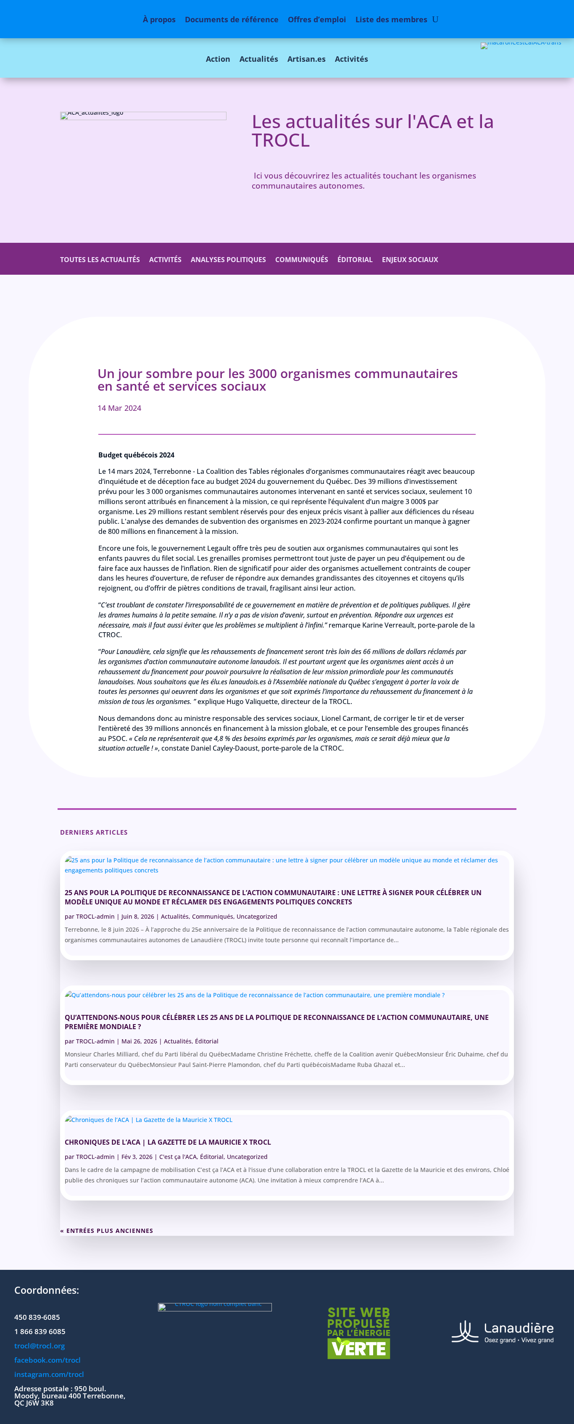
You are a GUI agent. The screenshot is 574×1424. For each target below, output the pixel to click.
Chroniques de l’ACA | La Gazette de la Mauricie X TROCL (168, 1142)
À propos (159, 19)
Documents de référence (232, 19)
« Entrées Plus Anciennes (106, 1231)
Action (218, 59)
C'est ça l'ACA (178, 1157)
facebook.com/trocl (47, 1360)
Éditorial (355, 260)
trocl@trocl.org (39, 1345)
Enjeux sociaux (410, 260)
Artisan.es (306, 59)
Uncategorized (257, 916)
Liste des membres (391, 19)
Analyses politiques (228, 260)
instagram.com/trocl (49, 1374)
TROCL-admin (95, 916)
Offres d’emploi (317, 19)
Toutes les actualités (100, 260)
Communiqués (301, 260)
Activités (351, 59)
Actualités (259, 59)
